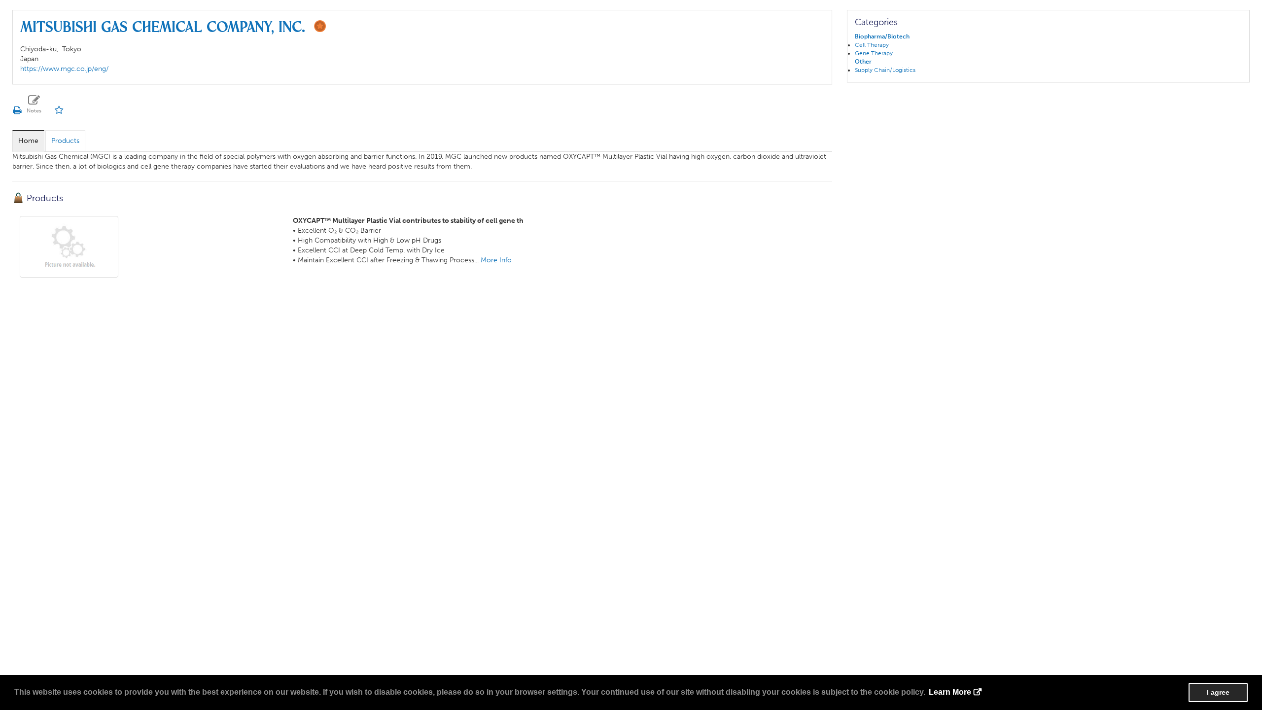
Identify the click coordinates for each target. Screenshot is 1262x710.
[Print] (17, 110)
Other (863, 61)
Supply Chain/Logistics (885, 70)
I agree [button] (1218, 692)
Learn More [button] (950, 692)
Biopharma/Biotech (882, 36)
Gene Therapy (874, 53)
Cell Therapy (872, 44)
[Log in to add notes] (34, 104)
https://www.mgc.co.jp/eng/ (64, 69)
